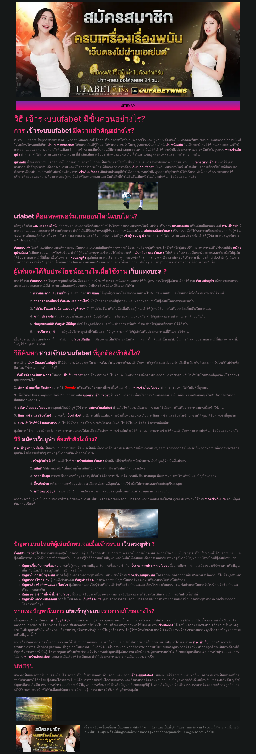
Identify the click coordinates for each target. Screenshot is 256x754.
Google (70, 387)
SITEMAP (128, 106)
